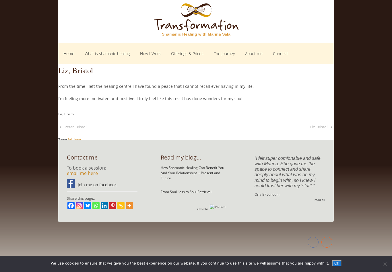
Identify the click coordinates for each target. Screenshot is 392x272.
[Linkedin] (104, 205)
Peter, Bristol (75, 126)
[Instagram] (79, 205)
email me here (82, 173)
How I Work (150, 53)
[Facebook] (71, 205)
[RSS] (326, 242)
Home (68, 53)
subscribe (202, 209)
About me (254, 53)
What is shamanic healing (107, 53)
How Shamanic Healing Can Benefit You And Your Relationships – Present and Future (192, 172)
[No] (385, 264)
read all (320, 200)
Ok (336, 263)
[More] (129, 205)
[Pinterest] (112, 205)
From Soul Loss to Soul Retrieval (186, 191)
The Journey (224, 53)
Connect (280, 53)
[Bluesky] (87, 205)
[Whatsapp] (96, 205)
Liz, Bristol (318, 126)
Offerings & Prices (187, 53)
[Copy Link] (121, 205)
